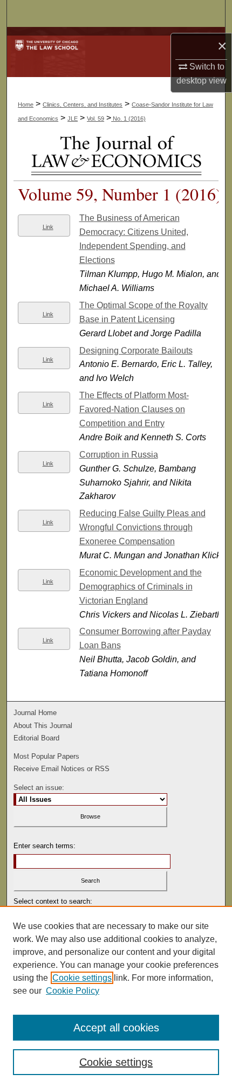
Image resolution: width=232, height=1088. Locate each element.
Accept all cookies (116, 1028)
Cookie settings (82, 977)
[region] (116, 997)
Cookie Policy (72, 990)
